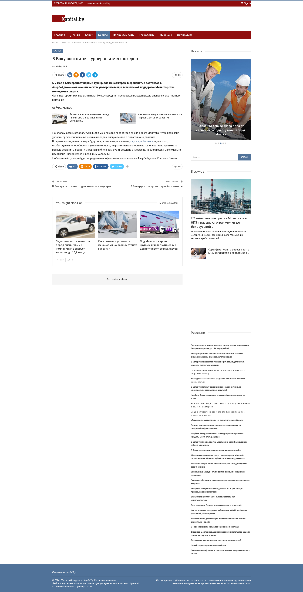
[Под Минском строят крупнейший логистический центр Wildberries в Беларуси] (159, 224)
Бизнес (103, 35)
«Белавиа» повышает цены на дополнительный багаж (217, 420)
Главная (59, 35)
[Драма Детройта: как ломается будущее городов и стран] (221, 99)
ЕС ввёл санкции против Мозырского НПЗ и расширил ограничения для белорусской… (219, 222)
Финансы (166, 35)
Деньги (75, 35)
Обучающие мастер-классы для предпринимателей (216, 540)
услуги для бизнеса (141, 141)
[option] (221, 100)
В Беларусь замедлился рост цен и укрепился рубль (216, 450)
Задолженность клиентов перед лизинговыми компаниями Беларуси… (89, 117)
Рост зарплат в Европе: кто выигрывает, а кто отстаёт (216, 505)
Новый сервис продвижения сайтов (208, 545)
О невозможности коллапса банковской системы (215, 527)
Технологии (146, 35)
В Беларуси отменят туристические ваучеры (81, 186)
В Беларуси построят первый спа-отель (156, 186)
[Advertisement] (187, 18)
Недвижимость (123, 35)
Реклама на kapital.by (98, 3)
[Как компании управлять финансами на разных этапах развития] (128, 118)
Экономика (185, 35)
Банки (89, 35)
